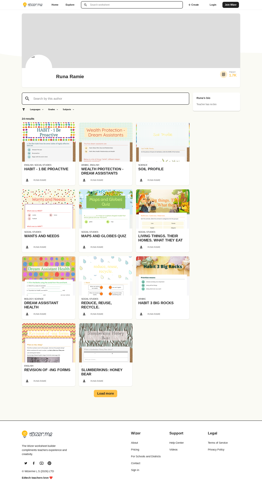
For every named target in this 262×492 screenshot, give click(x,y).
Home (55, 4)
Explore (70, 4)
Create (193, 5)
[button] (49, 142)
